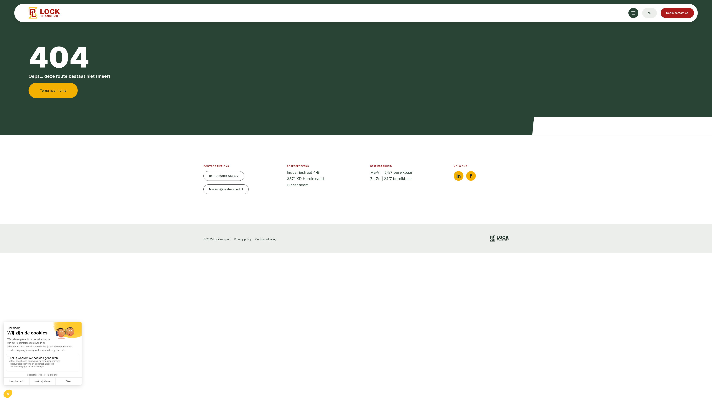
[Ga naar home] (499, 238)
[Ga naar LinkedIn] (458, 176)
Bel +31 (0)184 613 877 (223, 175)
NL (649, 30)
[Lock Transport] (44, 13)
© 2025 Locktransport (217, 239)
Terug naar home (53, 90)
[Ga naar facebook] (471, 176)
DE (649, 41)
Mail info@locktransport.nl (226, 189)
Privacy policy (243, 239)
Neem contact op (677, 12)
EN (650, 51)
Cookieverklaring (265, 239)
